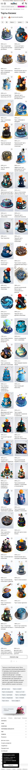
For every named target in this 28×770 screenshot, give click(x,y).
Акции (14, 768)
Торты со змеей (17, 689)
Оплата (10, 718)
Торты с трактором (7, 695)
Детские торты (6, 689)
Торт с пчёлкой (20, 697)
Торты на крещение (7, 692)
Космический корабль (17, 17)
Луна (5, 17)
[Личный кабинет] (5, 3)
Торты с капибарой (20, 695)
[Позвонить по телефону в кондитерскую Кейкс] (26, 3)
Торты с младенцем (7, 697)
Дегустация (17, 718)
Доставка (3, 718)
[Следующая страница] (17, 661)
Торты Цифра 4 (16, 700)
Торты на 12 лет (20, 692)
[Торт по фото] (26, 6)
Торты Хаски (5, 700)
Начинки (24, 718)
